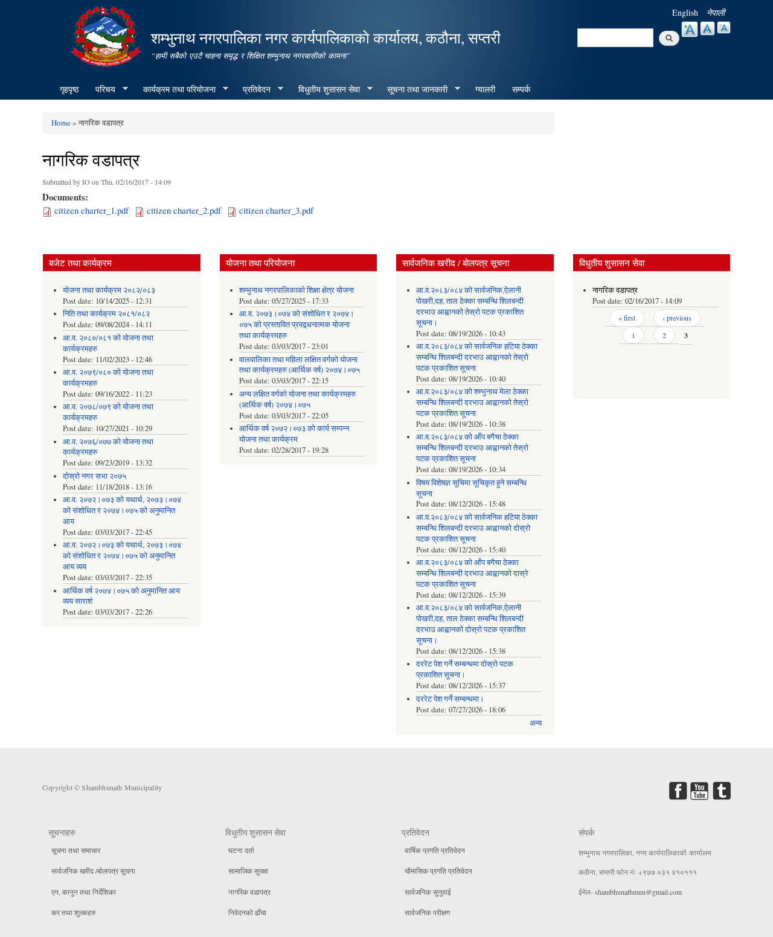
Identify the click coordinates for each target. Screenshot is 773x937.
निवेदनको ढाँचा (247, 912)
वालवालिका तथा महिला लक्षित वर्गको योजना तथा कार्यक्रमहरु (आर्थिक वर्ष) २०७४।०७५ (299, 365)
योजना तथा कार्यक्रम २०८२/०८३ (109, 290)
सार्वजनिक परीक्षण (427, 912)
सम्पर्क (521, 89)
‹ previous (676, 317)
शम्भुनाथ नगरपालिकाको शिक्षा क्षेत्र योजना (296, 290)
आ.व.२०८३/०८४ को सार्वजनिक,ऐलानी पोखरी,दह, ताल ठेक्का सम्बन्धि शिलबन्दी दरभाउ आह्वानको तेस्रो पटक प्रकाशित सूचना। (470, 306)
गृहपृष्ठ (69, 89)
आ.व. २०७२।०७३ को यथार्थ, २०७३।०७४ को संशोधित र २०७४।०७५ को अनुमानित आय (122, 510)
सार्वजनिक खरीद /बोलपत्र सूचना (93, 870)
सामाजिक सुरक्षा (248, 870)
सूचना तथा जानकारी (413, 89)
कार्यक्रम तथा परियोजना (175, 89)
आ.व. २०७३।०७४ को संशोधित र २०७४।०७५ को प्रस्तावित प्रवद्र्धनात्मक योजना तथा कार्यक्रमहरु (296, 325)
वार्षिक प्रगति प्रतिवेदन (435, 850)
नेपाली (716, 12)
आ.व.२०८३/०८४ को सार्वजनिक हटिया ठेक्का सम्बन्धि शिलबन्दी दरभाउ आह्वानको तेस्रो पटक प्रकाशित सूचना (476, 357)
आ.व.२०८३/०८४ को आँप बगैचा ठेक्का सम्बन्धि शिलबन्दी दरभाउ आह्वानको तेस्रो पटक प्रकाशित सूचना (472, 448)
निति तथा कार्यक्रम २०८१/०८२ (106, 314)
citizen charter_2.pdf (184, 210)
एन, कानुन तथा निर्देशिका (83, 892)
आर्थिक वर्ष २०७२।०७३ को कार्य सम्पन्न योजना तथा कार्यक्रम (294, 433)
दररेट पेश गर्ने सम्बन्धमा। (450, 699)
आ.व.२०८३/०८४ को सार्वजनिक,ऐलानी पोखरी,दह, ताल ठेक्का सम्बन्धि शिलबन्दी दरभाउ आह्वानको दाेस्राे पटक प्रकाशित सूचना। (470, 624)
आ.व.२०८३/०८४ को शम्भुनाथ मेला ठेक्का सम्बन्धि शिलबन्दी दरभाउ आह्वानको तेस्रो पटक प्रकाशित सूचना (472, 402)
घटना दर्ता (241, 850)
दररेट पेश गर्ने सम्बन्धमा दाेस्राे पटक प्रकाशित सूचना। (464, 669)
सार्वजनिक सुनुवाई (428, 892)
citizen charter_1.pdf (91, 210)
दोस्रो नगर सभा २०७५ (94, 476)
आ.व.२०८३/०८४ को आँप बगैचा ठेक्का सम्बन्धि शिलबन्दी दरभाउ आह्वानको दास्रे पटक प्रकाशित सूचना (472, 573)
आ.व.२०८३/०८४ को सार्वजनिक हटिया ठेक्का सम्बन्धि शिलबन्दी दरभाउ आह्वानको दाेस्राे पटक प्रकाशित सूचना (476, 528)
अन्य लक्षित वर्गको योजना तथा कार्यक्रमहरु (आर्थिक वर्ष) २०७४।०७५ (297, 399)
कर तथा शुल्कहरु (73, 912)
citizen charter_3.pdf (276, 210)
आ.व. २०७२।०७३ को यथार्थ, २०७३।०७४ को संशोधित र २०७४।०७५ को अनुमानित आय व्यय (122, 556)
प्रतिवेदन (252, 89)
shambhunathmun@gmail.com (638, 892)
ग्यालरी (485, 89)
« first (626, 317)
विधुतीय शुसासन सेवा (325, 89)
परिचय (101, 89)
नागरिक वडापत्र (615, 290)
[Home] (107, 35)
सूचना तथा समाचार (75, 850)
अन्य (536, 723)
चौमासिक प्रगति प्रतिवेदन (438, 870)
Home (61, 122)
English (685, 12)
